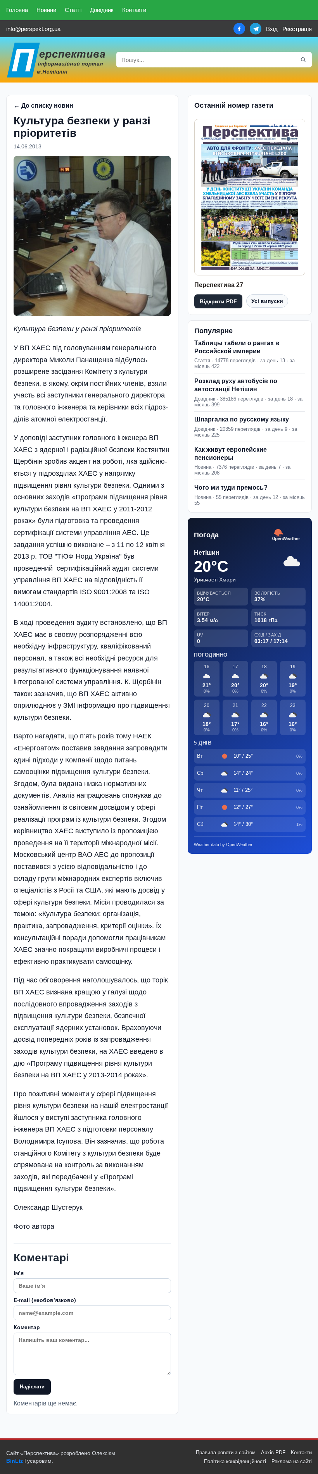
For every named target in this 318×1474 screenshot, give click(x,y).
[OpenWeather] (286, 535)
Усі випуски (267, 301)
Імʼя (19, 1273)
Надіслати (32, 1387)
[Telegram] (255, 28)
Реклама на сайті (291, 1461)
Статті (73, 10)
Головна (17, 10)
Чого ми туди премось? (231, 487)
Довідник (102, 10)
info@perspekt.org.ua (33, 29)
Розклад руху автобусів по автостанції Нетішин (235, 385)
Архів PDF (273, 1452)
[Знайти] (303, 59)
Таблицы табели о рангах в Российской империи (236, 347)
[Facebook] (239, 28)
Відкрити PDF (218, 301)
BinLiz (14, 1461)
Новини (46, 10)
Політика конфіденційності (235, 1461)
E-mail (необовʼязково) (45, 1300)
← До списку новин (43, 105)
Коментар (27, 1327)
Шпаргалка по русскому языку (241, 419)
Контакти (134, 10)
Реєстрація (297, 29)
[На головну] (56, 60)
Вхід (272, 29)
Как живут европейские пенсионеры (230, 453)
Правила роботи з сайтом (226, 1452)
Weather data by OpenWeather (223, 844)
